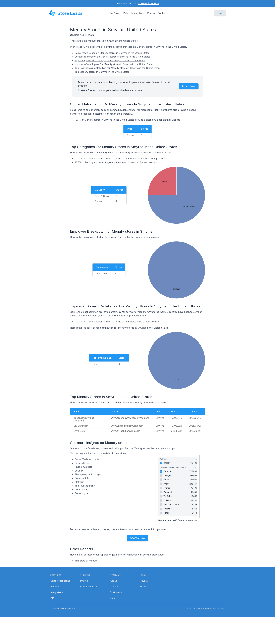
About (113, 580)
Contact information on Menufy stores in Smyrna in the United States (112, 56)
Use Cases (114, 13)
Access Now (189, 86)
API (52, 598)
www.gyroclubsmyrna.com (125, 430)
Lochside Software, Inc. (63, 608)
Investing (55, 586)
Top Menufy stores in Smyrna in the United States (102, 71)
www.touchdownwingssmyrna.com (130, 417)
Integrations (137, 13)
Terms (143, 586)
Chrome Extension (148, 3)
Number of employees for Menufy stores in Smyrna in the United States (114, 64)
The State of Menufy (86, 560)
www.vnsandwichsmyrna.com (127, 425)
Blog (112, 598)
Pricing (151, 13)
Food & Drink (102, 196)
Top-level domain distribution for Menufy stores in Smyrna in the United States (118, 68)
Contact (162, 13)
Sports (98, 201)
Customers (116, 592)
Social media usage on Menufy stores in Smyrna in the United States (112, 53)
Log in (220, 13)
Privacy (144, 580)
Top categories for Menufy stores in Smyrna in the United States (110, 60)
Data (125, 13)
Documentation (88, 586)
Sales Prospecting (60, 580)
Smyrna (160, 417)
